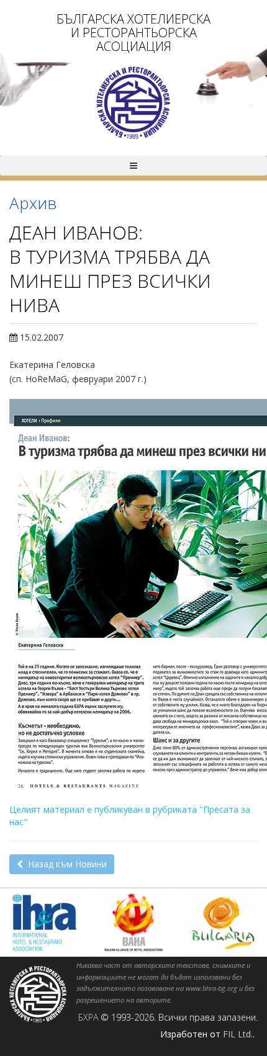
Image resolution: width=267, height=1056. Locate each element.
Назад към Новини (65, 864)
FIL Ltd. (238, 1034)
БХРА (88, 1017)
